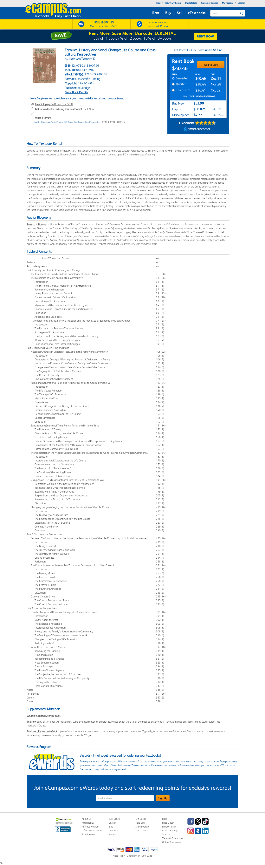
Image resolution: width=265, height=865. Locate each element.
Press (164, 818)
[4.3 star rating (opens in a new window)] (205, 123)
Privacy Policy (169, 826)
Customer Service (209, 3)
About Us (86, 818)
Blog (158, 3)
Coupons (113, 830)
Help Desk (140, 822)
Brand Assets (88, 834)
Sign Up (162, 798)
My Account (227, 3)
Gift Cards (140, 818)
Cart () (241, 3)
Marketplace (191, 3)
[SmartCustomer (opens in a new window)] (196, 129)
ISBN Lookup (142, 826)
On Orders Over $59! (54, 104)
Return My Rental (173, 3)
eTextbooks (196, 13)
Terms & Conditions (172, 838)
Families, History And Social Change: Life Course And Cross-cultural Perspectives (67, 122)
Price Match (168, 822)
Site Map (166, 834)
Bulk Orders (114, 818)
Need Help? (119, 855)
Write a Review (43, 117)
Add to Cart (211, 64)
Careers (112, 822)
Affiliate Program (90, 826)
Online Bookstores (171, 842)
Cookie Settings (170, 830)
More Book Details (76, 92)
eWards (112, 834)
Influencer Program (92, 830)
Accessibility (88, 822)
